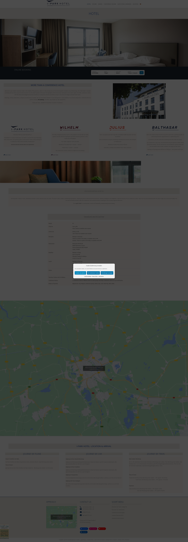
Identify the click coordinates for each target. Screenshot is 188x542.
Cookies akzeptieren (80, 272)
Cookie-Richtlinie (87, 276)
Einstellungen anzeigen (107, 272)
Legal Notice (101, 276)
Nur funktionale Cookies (93, 272)
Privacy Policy (95, 276)
